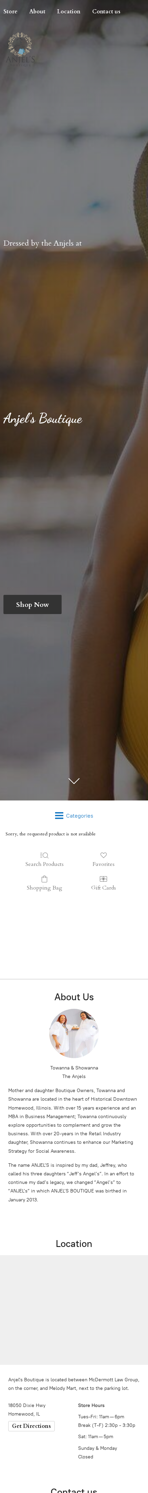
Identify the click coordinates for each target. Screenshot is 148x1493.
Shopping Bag (44, 887)
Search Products (44, 864)
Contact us (106, 11)
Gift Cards (103, 887)
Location (69, 11)
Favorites (104, 864)
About (37, 11)
